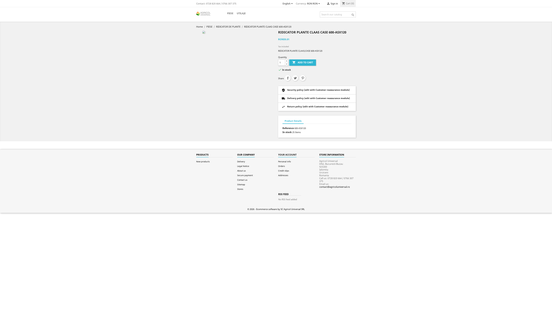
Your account (287, 154)
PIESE (230, 13)
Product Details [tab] (293, 120)
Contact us (242, 180)
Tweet (295, 78)
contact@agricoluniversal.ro (334, 186)
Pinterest (303, 78)
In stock (287, 132)
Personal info (284, 161)
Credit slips (283, 170)
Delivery (241, 161)
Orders (281, 166)
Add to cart (302, 62)
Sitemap (241, 184)
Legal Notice (243, 166)
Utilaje (241, 13)
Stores (240, 189)
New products (203, 161)
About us (241, 170)
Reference (288, 128)
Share (288, 78)
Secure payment (245, 175)
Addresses (283, 175)
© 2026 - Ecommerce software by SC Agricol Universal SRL (276, 209)
